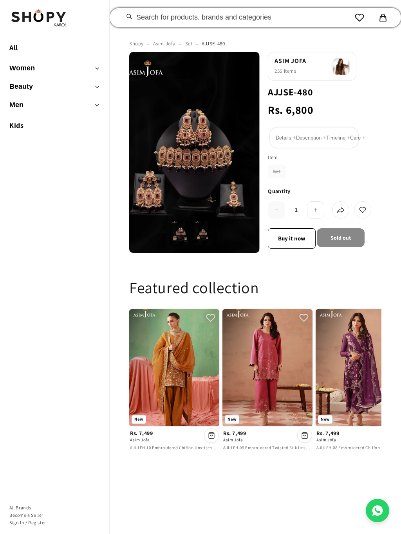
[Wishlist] (359, 17)
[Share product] (340, 210)
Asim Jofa (164, 43)
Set (189, 43)
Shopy (136, 43)
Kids (16, 125)
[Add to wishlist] (362, 210)
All (13, 47)
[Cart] (383, 17)
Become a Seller (26, 515)
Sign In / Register (27, 522)
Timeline (338, 137)
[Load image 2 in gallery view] (203, 233)
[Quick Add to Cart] (211, 435)
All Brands (20, 508)
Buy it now (291, 238)
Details (286, 137)
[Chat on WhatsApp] (377, 510)
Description (311, 137)
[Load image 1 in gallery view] (180, 233)
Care (357, 137)
